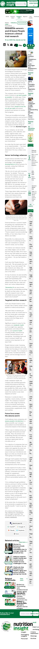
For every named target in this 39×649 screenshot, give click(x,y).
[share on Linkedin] (5, 45)
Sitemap (33, 636)
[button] (11, 526)
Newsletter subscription (33, 2)
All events (30, 205)
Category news (19, 17)
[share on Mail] (11, 45)
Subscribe (36, 614)
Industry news (12, 17)
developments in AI (11, 164)
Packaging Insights (25, 635)
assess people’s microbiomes (14, 421)
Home (7, 16)
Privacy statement (34, 632)
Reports (25, 16)
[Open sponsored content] (19, 13)
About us (33, 623)
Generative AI (9, 287)
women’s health (17, 330)
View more (22, 542)
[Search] (25, 4)
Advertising (34, 629)
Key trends (30, 17)
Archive (33, 638)
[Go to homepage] (17, 631)
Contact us (34, 627)
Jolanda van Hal (20, 40)
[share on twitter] (8, 45)
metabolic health (19, 325)
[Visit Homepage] (8, 7)
